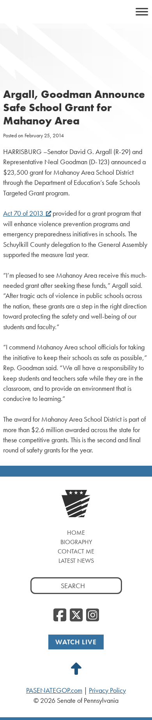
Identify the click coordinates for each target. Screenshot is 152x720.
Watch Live (76, 641)
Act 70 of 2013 (23, 213)
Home (76, 532)
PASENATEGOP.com (54, 690)
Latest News (76, 561)
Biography (76, 542)
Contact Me (76, 551)
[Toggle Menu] (142, 11)
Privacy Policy (107, 690)
